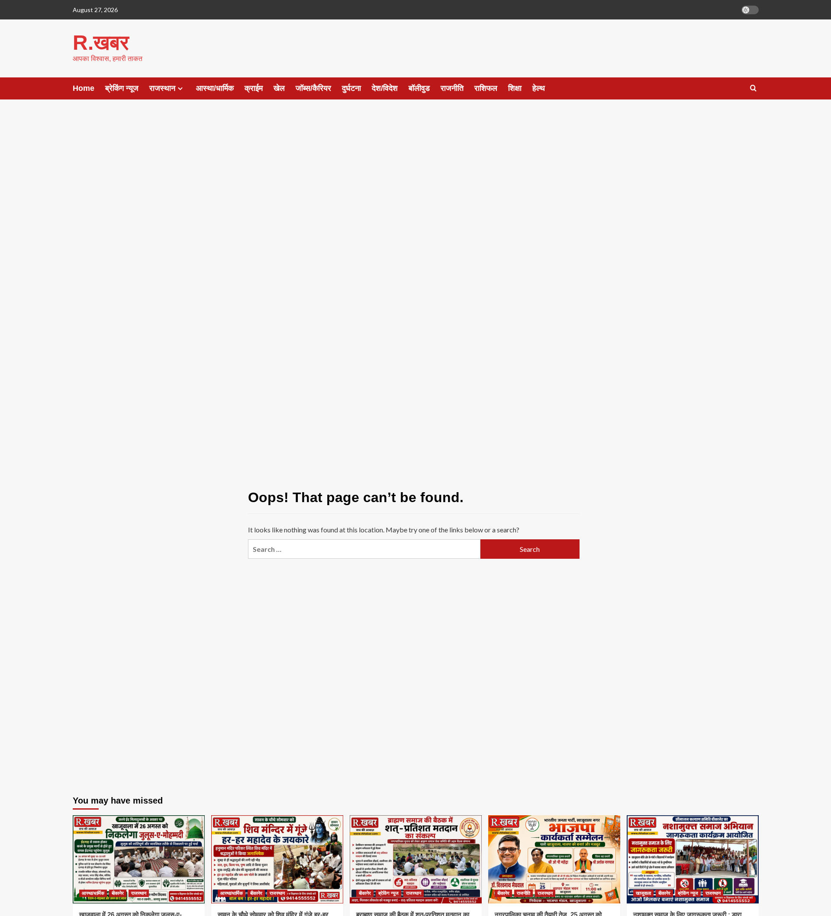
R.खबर (101, 42)
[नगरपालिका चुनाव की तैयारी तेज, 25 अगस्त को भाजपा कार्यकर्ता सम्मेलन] (554, 859)
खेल (279, 88)
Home (83, 88)
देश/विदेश (385, 88)
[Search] (753, 88)
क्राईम (254, 88)
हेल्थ (538, 88)
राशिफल (485, 88)
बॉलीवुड (419, 88)
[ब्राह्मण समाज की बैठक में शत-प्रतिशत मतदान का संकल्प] (416, 859)
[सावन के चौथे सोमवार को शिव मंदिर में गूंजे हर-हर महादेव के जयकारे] (277, 859)
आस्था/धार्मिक (215, 88)
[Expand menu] (180, 88)
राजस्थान (162, 88)
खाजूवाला (643, 893)
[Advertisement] (415, 177)
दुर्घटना (351, 88)
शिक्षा (515, 88)
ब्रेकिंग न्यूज (121, 88)
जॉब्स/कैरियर (313, 88)
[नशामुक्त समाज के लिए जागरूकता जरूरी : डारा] (693, 859)
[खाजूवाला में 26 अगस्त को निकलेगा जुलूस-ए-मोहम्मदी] (139, 859)
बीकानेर (118, 893)
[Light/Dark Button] (750, 10)
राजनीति (452, 88)
